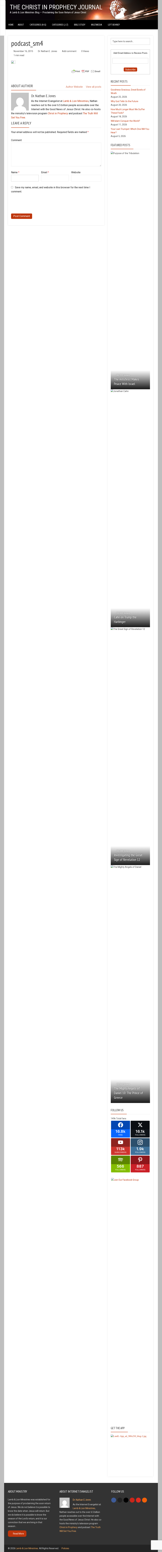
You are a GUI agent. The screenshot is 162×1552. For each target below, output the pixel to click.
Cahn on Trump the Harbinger (125, 619)
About (21, 24)
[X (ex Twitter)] (119, 1500)
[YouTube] (138, 1500)
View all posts (93, 86)
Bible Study (79, 24)
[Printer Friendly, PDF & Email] (86, 71)
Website (76, 172)
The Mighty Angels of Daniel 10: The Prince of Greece (128, 1093)
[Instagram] (126, 1500)
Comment (16, 140)
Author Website (74, 86)
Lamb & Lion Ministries (76, 101)
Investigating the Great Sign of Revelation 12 (128, 857)
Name (15, 172)
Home (11, 24)
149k (113, 1118)
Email (45, 172)
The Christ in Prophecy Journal (56, 7)
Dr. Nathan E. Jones (47, 51)
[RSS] (144, 1500)
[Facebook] (113, 1500)
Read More (18, 1533)
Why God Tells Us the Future (124, 101)
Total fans (121, 1118)
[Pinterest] (132, 1500)
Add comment (69, 51)
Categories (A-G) (38, 24)
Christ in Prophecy (58, 113)
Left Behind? (114, 24)
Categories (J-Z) (60, 24)
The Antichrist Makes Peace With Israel (126, 381)
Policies (65, 1548)
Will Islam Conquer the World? (125, 121)
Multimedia (96, 24)
